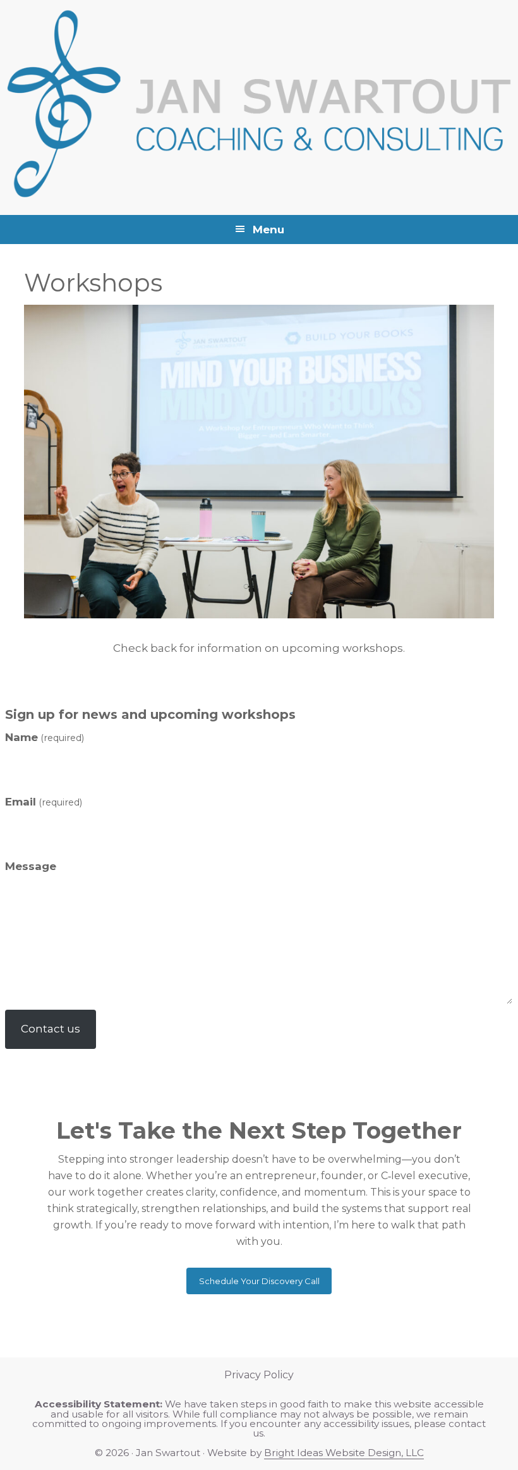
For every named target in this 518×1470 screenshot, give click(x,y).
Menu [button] (268, 229)
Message (30, 866)
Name (44, 737)
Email (43, 801)
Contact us (50, 1028)
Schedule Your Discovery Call (259, 1281)
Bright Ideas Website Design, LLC (344, 1453)
